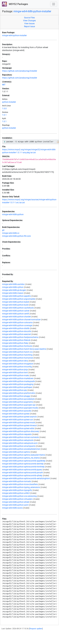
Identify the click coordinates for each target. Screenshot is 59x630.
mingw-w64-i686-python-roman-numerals (20, 437)
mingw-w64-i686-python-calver (15, 311)
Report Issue (29, 26)
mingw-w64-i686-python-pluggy (16, 396)
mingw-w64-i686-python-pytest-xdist (18, 428)
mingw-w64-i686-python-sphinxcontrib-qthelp (22, 475)
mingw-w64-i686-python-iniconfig (17, 367)
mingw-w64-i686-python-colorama (17, 322)
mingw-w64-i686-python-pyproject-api (19, 405)
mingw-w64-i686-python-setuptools (17, 440)
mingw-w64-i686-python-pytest (16, 414)
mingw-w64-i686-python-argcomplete (18, 299)
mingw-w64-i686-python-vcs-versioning (19, 496)
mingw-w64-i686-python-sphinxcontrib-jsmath (22, 472)
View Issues (29, 23)
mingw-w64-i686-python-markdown (18, 378)
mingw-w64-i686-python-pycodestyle (18, 399)
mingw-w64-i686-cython (12, 287)
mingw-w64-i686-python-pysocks (16, 411)
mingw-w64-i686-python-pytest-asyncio (19, 417)
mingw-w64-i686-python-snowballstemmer (21, 449)
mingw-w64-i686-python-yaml (15, 505)
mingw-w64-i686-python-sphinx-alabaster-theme (23, 455)
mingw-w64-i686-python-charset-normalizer (21, 319)
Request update (36, 629)
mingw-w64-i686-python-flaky (15, 343)
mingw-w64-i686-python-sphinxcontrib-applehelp (23, 461)
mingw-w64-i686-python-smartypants (18, 446)
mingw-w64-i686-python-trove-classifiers (20, 484)
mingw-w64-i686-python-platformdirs (18, 393)
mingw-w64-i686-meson (12, 293)
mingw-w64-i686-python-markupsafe (18, 381)
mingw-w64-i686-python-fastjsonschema (20, 337)
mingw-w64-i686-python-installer (32, 11)
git (3, 230)
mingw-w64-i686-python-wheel (15, 502)
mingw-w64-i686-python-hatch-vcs (17, 352)
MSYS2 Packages (18, 4)
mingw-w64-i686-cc (10, 233)
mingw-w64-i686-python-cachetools (18, 308)
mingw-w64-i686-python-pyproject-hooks (20, 408)
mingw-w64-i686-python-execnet (16, 334)
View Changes (29, 20)
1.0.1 (4, 115)
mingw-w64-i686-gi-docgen (14, 290)
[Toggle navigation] (53, 4)
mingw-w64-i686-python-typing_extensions (21, 487)
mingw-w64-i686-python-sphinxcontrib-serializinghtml (26, 478)
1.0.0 (4, 108)
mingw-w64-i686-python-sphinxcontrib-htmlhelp (23, 467)
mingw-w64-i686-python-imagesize (17, 364)
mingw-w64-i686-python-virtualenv (17, 499)
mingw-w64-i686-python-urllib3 (16, 493)
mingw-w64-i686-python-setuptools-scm (20, 443)
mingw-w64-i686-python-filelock (16, 340)
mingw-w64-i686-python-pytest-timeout (19, 425)
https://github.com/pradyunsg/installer (19, 71)
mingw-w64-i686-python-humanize (17, 358)
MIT (3, 85)
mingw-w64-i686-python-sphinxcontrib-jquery (22, 469)
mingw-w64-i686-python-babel (15, 302)
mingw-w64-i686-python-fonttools (17, 346)
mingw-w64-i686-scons (12, 508)
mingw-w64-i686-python (13, 214)
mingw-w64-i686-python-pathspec (17, 387)
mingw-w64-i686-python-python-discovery (20, 431)
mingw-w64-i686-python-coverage (17, 325)
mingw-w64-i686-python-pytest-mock (18, 422)
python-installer (9, 102)
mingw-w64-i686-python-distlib (16, 328)
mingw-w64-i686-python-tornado (16, 481)
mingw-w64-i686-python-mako (15, 375)
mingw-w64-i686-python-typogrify (17, 490)
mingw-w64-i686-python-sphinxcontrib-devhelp (23, 464)
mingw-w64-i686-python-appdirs (16, 296)
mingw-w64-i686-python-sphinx (16, 452)
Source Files (29, 18)
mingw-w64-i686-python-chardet (16, 316)
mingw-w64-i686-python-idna (15, 361)
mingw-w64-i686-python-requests (17, 434)
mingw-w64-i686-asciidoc (13, 284)
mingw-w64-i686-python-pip (14, 390)
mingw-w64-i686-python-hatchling (17, 355)
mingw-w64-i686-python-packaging (17, 384)
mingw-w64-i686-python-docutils (16, 331)
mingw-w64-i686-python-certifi (15, 314)
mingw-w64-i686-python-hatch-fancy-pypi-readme (24, 349)
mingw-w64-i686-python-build (15, 305)
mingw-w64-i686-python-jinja (15, 369)
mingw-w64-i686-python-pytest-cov (17, 419)
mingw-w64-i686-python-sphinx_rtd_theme (21, 458)
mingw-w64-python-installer (14, 35)
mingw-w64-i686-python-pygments (17, 402)
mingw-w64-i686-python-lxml (15, 372)
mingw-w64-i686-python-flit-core (16, 236)
